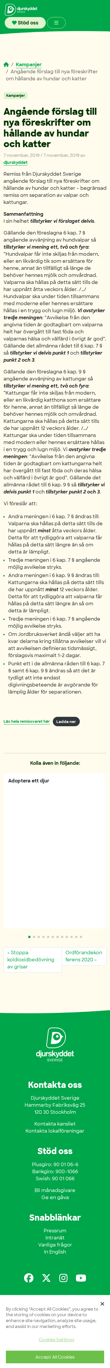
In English (55, 1252)
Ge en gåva (55, 1197)
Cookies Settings (56, 1339)
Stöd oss (27, 23)
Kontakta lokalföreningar (55, 1131)
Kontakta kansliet (55, 1124)
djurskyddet (16, 162)
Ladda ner (66, 721)
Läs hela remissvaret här (27, 721)
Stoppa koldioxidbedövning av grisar (30, 960)
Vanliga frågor (55, 1245)
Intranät (55, 1238)
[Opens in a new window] (29, 1278)
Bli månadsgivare (55, 1190)
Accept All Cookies (55, 1357)
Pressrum (55, 1231)
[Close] (102, 1304)
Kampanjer (29, 64)
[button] (29, 937)
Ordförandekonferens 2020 (83, 956)
